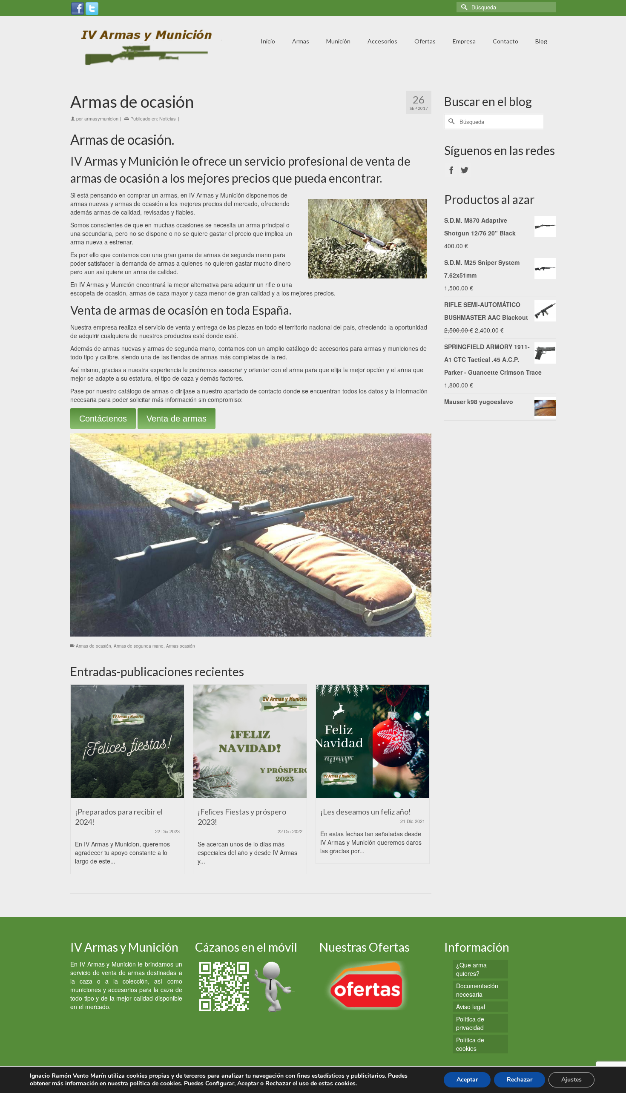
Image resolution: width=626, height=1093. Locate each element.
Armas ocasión (180, 646)
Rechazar (519, 1080)
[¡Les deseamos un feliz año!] (372, 741)
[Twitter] (92, 7)
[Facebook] (77, 7)
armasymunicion (101, 118)
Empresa (464, 41)
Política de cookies (470, 1044)
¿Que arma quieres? (471, 969)
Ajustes (571, 1080)
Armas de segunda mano (139, 646)
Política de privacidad (470, 1023)
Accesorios (382, 41)
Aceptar (467, 1080)
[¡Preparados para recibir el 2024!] (127, 741)
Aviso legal (470, 1006)
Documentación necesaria (477, 989)
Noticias (167, 118)
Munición (338, 41)
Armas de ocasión (93, 646)
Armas (300, 41)
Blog (541, 41)
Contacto (505, 41)
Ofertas (425, 41)
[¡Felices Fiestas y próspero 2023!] (250, 741)
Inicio (268, 41)
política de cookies (155, 1083)
